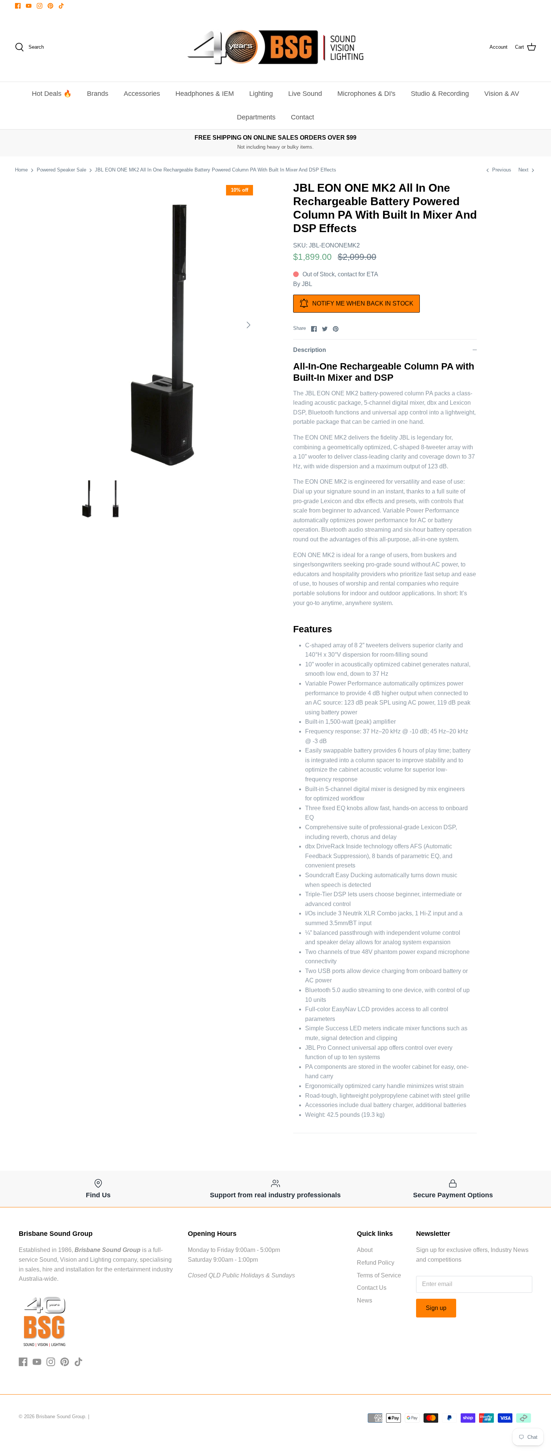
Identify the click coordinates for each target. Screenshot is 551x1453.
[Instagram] (39, 6)
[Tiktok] (61, 6)
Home (21, 170)
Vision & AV (501, 93)
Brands (97, 93)
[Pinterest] (50, 6)
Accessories (142, 93)
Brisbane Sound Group (60, 1416)
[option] (165, 325)
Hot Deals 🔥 (52, 93)
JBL (307, 284)
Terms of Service (379, 1275)
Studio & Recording (440, 93)
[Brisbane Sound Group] (275, 47)
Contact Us (371, 1288)
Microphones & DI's (366, 93)
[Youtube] (28, 6)
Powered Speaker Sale (61, 170)
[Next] (248, 325)
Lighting (261, 93)
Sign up (436, 1308)
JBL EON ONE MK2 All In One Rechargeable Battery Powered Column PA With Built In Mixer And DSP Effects (215, 170)
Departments (256, 117)
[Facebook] (18, 6)
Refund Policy (375, 1262)
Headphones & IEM (204, 93)
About (365, 1250)
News (364, 1300)
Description (309, 350)
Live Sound (305, 93)
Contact (302, 117)
